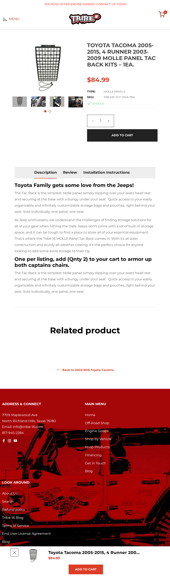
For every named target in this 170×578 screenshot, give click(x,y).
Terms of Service (15, 526)
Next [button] (80, 102)
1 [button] (45, 111)
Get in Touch (95, 463)
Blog (89, 471)
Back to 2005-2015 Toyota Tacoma (88, 370)
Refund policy (13, 510)
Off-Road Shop (97, 423)
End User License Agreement (26, 534)
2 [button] (50, 111)
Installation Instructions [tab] (106, 172)
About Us (10, 493)
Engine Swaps (97, 431)
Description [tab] (45, 172)
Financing (93, 455)
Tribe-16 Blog (12, 518)
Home (90, 415)
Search (7, 501)
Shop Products (97, 447)
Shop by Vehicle (98, 439)
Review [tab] (70, 172)
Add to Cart (86, 569)
